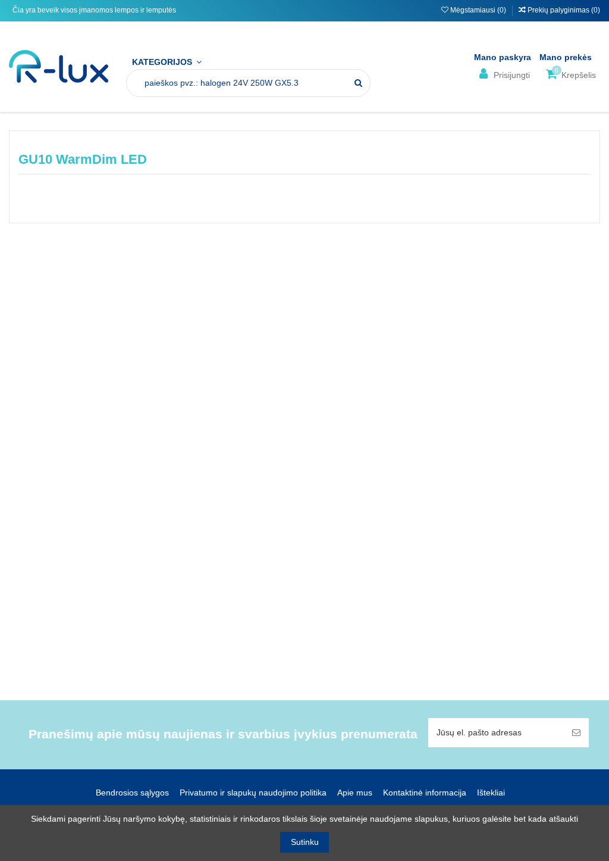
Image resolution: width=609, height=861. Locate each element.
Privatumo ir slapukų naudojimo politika (253, 792)
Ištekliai (491, 792)
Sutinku (305, 842)
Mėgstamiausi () (478, 10)
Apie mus (354, 792)
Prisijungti (510, 75)
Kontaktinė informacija (424, 792)
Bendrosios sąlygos (132, 792)
